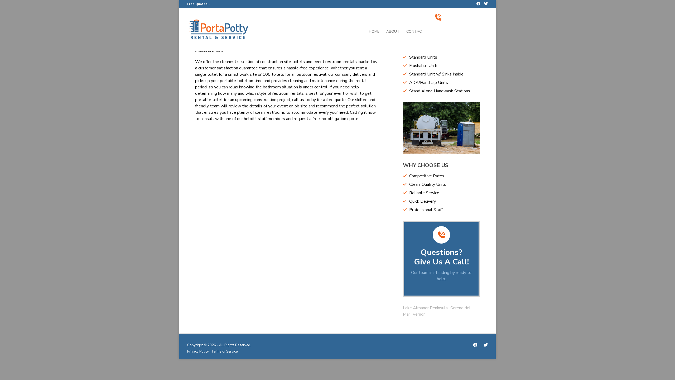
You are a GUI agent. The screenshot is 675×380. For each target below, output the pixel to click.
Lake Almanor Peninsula (425, 308)
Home (374, 32)
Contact (415, 32)
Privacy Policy (198, 351)
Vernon (419, 314)
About (392, 32)
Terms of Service (224, 351)
